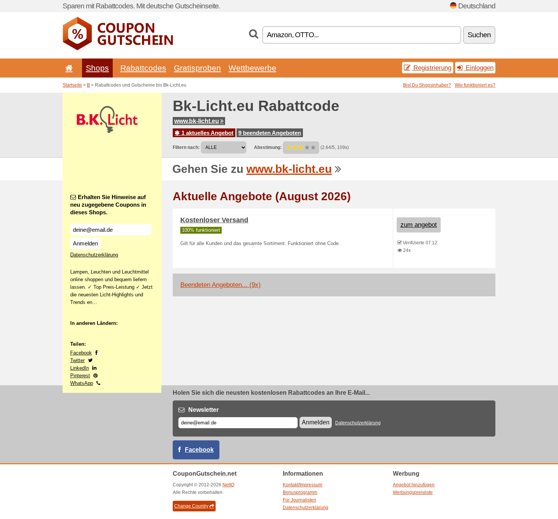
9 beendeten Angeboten (269, 133)
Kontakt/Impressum (302, 484)
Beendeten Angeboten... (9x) (220, 284)
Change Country (191, 506)
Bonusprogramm (300, 492)
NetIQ (228, 484)
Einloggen (478, 67)
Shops (97, 67)
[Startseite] (68, 67)
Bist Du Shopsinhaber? (427, 85)
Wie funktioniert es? (475, 85)
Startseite (72, 85)
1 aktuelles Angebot (206, 133)
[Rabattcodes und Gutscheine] (118, 48)
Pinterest (80, 375)
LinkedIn (79, 368)
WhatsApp (81, 383)
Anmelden (85, 243)
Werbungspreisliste (413, 492)
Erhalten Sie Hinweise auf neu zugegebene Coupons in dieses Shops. (108, 204)
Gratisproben (197, 67)
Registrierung (431, 67)
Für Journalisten (299, 500)
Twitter (77, 360)
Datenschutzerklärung (94, 255)
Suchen (479, 35)
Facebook (81, 353)
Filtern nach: (186, 147)
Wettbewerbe (252, 67)
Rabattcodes (143, 67)
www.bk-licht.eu (196, 121)
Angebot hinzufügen (414, 484)
